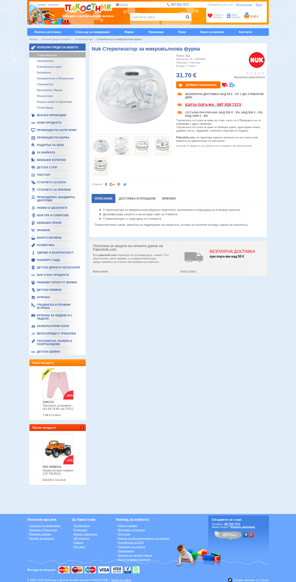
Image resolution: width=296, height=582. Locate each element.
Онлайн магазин (244, 580)
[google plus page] (251, 534)
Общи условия (127, 525)
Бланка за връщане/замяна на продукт (143, 538)
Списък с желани (218, 16)
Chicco (48, 402)
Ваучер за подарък (41, 538)
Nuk (187, 55)
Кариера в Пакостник (43, 529)
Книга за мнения (212, 32)
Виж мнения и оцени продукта (249, 77)
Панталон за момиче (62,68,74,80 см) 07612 (58, 407)
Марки (129, 32)
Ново (182, 32)
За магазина (81, 525)
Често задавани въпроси (134, 559)
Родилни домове (40, 534)
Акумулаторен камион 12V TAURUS (58, 472)
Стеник (264, 580)
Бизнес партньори (85, 534)
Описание (103, 198)
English (124, 4)
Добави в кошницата (201, 84)
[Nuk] (257, 60)
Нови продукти (43, 362)
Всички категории (47, 32)
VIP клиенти (81, 538)
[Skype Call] (227, 536)
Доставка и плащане (137, 198)
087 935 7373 (232, 524)
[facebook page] (245, 534)
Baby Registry (236, 16)
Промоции (156, 32)
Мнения (169, 198)
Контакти (53, 4)
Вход (259, 4)
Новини (78, 542)
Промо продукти (44, 427)
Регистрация (244, 4)
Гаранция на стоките (131, 546)
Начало (41, 4)
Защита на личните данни (135, 555)
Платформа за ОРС (131, 542)
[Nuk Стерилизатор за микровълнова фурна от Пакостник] (132, 94)
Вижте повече (189, 271)
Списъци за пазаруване (92, 32)
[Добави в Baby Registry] (232, 84)
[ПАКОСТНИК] (88, 9)
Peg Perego (52, 466)
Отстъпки (124, 534)
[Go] (187, 17)
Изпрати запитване (243, 526)
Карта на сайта (121, 580)
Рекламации (126, 551)
